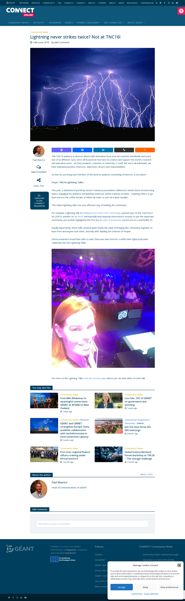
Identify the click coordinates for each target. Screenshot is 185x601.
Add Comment (61, 42)
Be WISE (79, 216)
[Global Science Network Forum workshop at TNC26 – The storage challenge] (109, 454)
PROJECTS (68, 3)
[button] (181, 11)
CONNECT (80, 3)
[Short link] (124, 150)
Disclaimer (100, 559)
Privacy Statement (151, 593)
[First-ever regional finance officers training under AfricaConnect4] (44, 454)
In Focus (38, 22)
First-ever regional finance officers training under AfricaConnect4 (75, 455)
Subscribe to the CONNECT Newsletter (39, 202)
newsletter (70, 552)
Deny (145, 587)
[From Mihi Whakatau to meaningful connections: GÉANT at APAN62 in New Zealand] (44, 400)
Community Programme (137, 419)
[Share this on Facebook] (82, 150)
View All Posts (146, 474)
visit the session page (95, 378)
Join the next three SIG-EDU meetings (138, 428)
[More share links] (145, 150)
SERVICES (36, 3)
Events (69, 22)
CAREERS (102, 3)
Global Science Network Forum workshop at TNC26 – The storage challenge (140, 455)
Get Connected (113, 22)
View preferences (169, 587)
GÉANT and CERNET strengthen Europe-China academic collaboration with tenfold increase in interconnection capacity (74, 430)
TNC (60, 3)
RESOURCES (132, 3)
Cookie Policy (136, 593)
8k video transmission (110, 220)
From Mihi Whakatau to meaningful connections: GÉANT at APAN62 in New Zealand (74, 403)
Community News (18, 22)
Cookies (98, 554)
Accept (121, 587)
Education (130, 423)
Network (84, 419)
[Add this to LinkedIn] (103, 150)
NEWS (121, 3)
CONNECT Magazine (87, 22)
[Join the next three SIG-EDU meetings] (109, 425)
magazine (70, 549)
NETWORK (24, 3)
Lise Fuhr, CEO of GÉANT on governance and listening (138, 401)
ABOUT (112, 3)
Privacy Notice (102, 570)
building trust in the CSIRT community (101, 212)
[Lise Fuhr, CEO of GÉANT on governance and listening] (109, 400)
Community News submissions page (160, 554)
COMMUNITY (49, 3)
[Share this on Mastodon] (61, 150)
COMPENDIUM (146, 3)
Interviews (55, 22)
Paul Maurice (39, 160)
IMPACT (91, 3)
